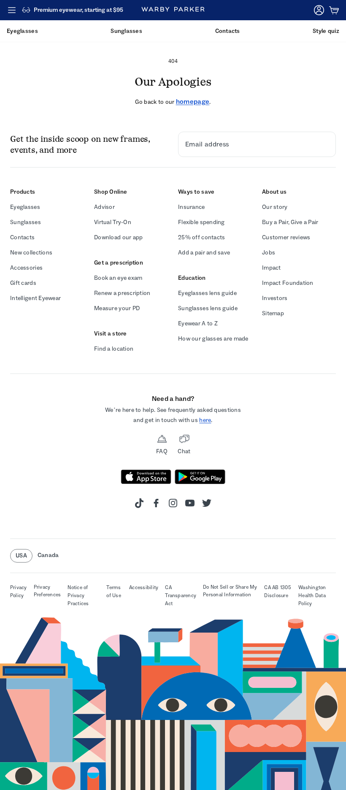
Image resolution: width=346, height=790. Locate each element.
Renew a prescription (122, 293)
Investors (275, 298)
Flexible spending (201, 222)
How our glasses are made (213, 338)
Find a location (113, 348)
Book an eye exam (118, 277)
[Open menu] (12, 10)
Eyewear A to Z (198, 323)
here (205, 420)
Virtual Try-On (112, 222)
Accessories (26, 267)
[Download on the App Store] (146, 476)
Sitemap (273, 313)
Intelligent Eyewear (35, 298)
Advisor (104, 207)
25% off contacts (201, 237)
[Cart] (334, 10)
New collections (31, 252)
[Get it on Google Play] (200, 476)
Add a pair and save (204, 252)
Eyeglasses (25, 207)
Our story (275, 207)
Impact (271, 267)
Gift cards (23, 283)
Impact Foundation (288, 283)
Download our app (118, 237)
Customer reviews (286, 237)
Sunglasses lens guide (208, 308)
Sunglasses (25, 222)
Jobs (268, 252)
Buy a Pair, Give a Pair (290, 222)
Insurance (191, 207)
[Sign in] (319, 10)
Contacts (22, 237)
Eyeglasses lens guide (207, 293)
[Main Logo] (173, 10)
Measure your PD (117, 308)
